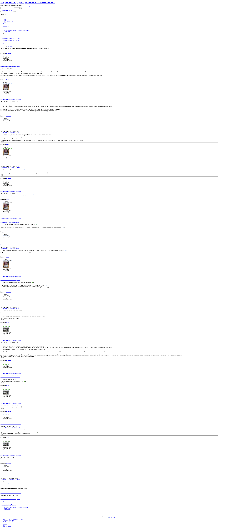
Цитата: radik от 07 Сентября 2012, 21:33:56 (10, 308)
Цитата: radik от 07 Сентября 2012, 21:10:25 (10, 248)
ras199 (7, 322)
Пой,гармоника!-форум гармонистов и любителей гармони (28, 2)
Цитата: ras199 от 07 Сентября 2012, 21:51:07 (10, 427)
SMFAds (5, 520)
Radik (7, 79)
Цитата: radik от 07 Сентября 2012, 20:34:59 (10, 132)
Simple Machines (19, 519)
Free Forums (11, 520)
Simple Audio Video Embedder (10, 521)
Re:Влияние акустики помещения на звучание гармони (11, 99)
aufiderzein (8, 53)
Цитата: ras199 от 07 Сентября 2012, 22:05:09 (10, 479)
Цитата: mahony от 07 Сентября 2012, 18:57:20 (10, 102)
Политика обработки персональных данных (10, 38)
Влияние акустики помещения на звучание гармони (10, 66)
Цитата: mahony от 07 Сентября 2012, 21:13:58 (10, 280)
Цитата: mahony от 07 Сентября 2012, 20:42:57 (10, 167)
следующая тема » (13, 41)
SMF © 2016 (12, 519)
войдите (19, 6)
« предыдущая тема (5, 41)
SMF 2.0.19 (5, 519)
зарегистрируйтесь (28, 6)
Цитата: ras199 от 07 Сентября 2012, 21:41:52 (10, 377)
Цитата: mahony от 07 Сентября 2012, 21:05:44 (10, 222)
